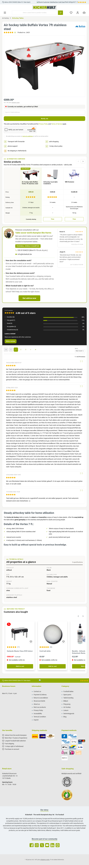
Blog (64, 717)
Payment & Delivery (40, 695)
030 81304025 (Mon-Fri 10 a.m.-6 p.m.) (33, 250)
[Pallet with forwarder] (50, 736)
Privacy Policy (43, 124)
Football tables (68, 691)
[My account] (77, 12)
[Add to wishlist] (31, 642)
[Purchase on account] (72, 736)
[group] (44, 66)
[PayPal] (64, 736)
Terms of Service (56, 124)
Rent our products (40, 707)
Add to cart (20, 666)
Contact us (37, 691)
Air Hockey (67, 707)
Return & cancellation (41, 698)
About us (37, 704)
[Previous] (78, 616)
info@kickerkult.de (25, 254)
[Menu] (5, 12)
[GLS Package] (42, 736)
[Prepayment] (78, 752)
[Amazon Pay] (65, 758)
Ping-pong (66, 704)
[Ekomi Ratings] (68, 796)
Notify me (44, 118)
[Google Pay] (74, 742)
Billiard (65, 701)
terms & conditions (27, 136)
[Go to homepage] (44, 7)
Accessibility (38, 714)
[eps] (65, 752)
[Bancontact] (72, 747)
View (52, 219)
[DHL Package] (35, 736)
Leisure (65, 710)
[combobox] (35, 12)
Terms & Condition (40, 717)
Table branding (68, 698)
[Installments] (66, 742)
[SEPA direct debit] (80, 747)
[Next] (83, 161)
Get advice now (29, 298)
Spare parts (67, 695)
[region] (44, 66)
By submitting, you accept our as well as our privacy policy (27, 136)
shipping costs (16, 102)
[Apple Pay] (65, 747)
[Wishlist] (71, 12)
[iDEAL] (71, 752)
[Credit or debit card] (81, 742)
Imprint (36, 720)
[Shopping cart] (84, 12)
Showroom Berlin (39, 701)
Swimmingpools (68, 714)
